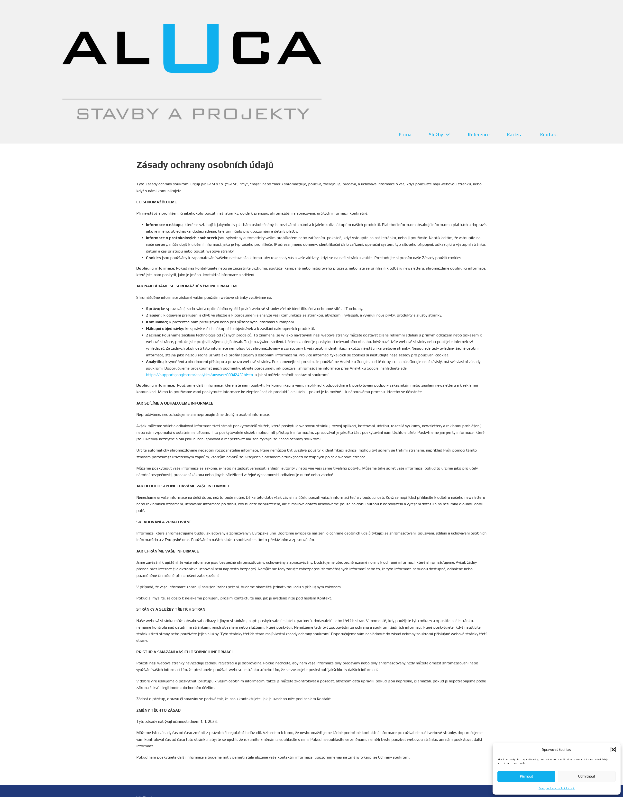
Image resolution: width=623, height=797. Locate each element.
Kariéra (515, 134)
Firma (405, 134)
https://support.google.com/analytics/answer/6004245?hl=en (199, 374)
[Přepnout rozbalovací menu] (447, 134)
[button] (613, 749)
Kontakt (549, 134)
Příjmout (526, 776)
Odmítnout (586, 776)
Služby (436, 134)
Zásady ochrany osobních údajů (557, 788)
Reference (479, 134)
